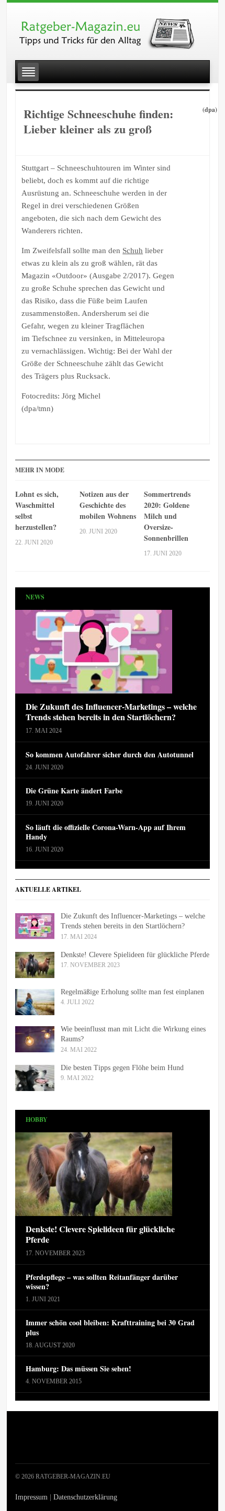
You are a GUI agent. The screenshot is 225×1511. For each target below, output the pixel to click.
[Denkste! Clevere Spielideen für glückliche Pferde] (93, 1177)
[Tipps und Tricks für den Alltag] (112, 29)
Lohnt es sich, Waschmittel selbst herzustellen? (37, 510)
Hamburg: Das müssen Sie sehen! (78, 1368)
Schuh (132, 250)
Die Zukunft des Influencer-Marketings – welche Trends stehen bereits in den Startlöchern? (111, 712)
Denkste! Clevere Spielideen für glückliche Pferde (135, 955)
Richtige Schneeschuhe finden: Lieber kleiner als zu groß (98, 121)
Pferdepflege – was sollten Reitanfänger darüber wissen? (102, 1282)
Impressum (31, 1497)
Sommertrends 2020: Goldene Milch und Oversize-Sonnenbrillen (167, 515)
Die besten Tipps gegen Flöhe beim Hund (122, 1068)
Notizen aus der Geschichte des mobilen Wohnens (108, 504)
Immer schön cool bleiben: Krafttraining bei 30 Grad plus (110, 1327)
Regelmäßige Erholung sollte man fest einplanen (132, 992)
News (35, 597)
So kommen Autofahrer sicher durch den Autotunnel (110, 754)
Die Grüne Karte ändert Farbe (74, 791)
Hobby (37, 1119)
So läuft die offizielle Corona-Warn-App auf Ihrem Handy (106, 832)
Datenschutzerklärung (85, 1497)
